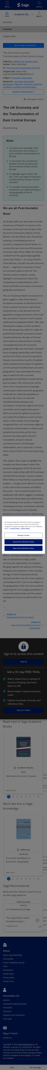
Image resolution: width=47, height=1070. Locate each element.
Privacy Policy (15, 528)
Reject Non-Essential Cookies (23, 548)
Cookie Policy (25, 528)
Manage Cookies (23, 535)
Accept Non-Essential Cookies (23, 542)
